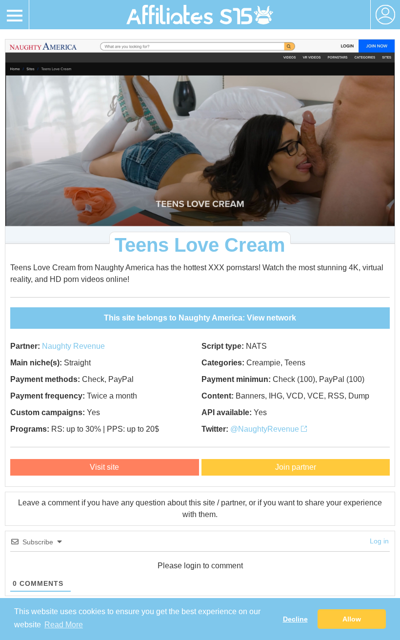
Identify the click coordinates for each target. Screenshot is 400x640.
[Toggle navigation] (14, 14)
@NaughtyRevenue (265, 429)
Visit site (104, 467)
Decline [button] (295, 619)
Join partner (295, 467)
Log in (379, 541)
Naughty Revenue (73, 346)
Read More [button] (63, 624)
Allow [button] (351, 619)
